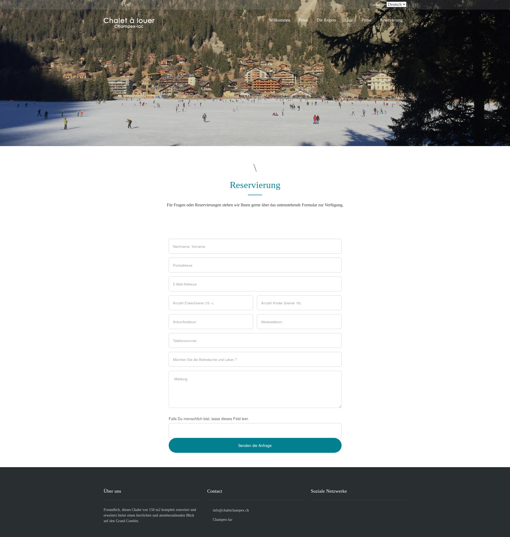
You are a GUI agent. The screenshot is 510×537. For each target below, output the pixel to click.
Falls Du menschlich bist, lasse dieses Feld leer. (209, 418)
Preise (367, 20)
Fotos (303, 20)
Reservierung (391, 20)
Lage (349, 20)
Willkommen (279, 20)
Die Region (326, 20)
